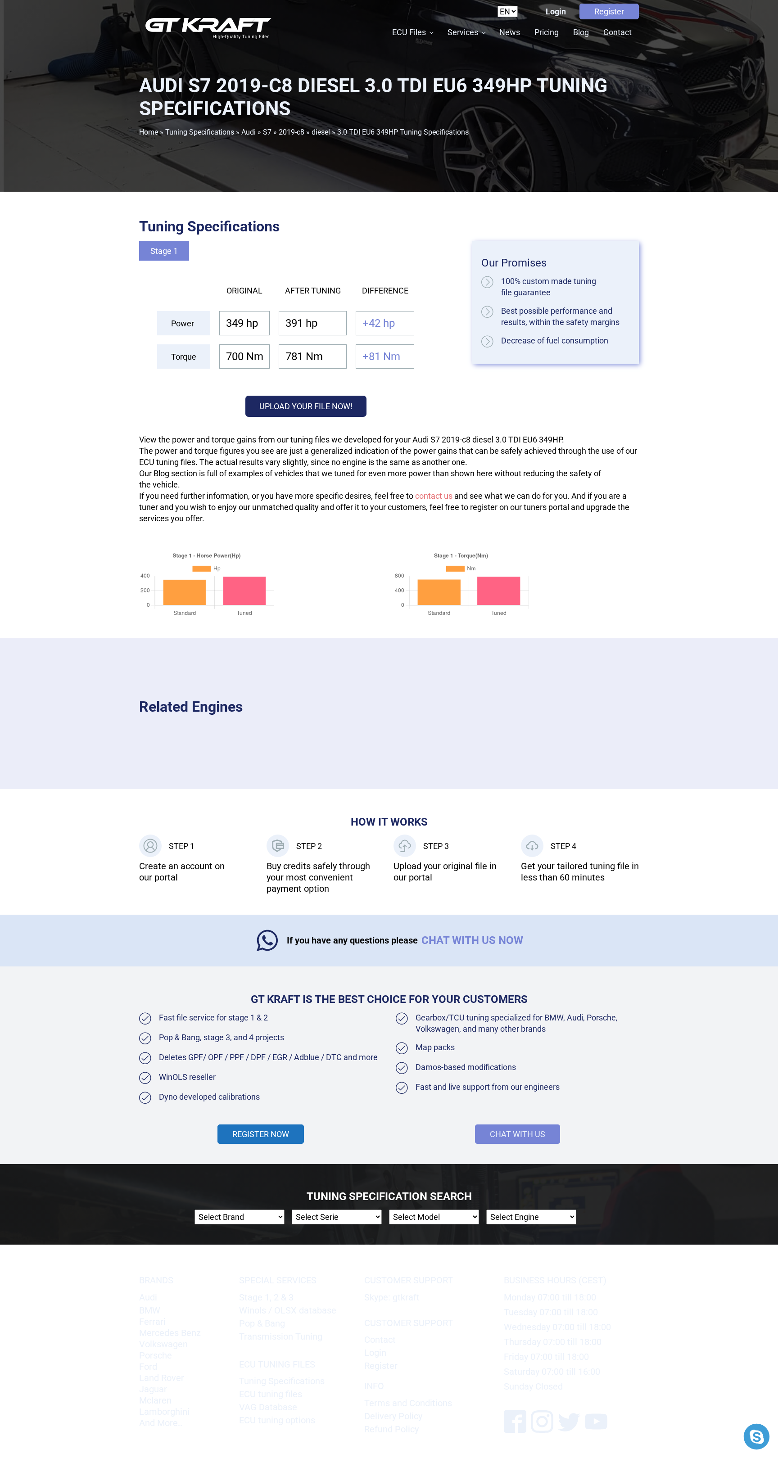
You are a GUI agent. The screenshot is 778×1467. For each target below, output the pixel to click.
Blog (581, 32)
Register (609, 11)
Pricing (546, 32)
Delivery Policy (393, 1416)
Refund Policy (391, 1429)
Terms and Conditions (408, 1403)
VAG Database (268, 1407)
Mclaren (155, 1400)
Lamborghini (164, 1411)
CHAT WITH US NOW (472, 940)
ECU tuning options (277, 1420)
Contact (617, 32)
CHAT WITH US (517, 1134)
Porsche (155, 1355)
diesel (321, 132)
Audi (248, 132)
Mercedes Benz (170, 1332)
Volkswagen (163, 1344)
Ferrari (152, 1321)
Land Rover (161, 1377)
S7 (267, 132)
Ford (148, 1366)
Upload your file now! (306, 406)
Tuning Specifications (199, 132)
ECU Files (409, 32)
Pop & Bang (262, 1323)
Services (463, 32)
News (509, 32)
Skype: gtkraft (392, 1297)
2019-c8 (291, 132)
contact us (433, 496)
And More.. (160, 1422)
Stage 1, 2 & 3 (266, 1297)
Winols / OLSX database (287, 1310)
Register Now (260, 1134)
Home (148, 132)
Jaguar (153, 1389)
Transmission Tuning (280, 1336)
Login (556, 11)
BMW (149, 1310)
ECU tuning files (270, 1394)
